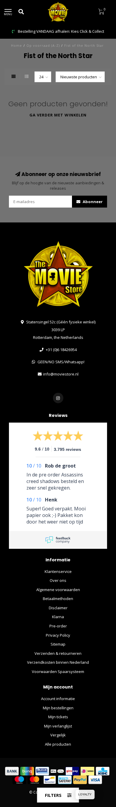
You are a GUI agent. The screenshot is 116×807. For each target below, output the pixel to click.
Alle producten (58, 744)
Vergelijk (58, 735)
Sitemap (58, 644)
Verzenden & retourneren (58, 653)
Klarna (58, 616)
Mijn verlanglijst (58, 726)
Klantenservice (58, 571)
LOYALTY (85, 794)
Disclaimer (58, 607)
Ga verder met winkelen (58, 115)
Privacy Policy (58, 635)
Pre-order (58, 626)
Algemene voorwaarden (58, 589)
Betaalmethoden (58, 598)
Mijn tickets (58, 716)
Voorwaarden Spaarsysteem (58, 671)
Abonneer (92, 201)
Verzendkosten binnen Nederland (58, 662)
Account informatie (58, 698)
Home (16, 45)
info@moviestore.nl (61, 374)
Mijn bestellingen (58, 708)
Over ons (58, 580)
